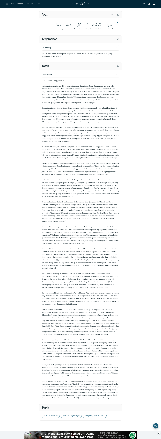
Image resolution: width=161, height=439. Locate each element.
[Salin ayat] (118, 14)
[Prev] (73, 4)
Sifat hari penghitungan (71, 416)
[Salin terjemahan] (118, 39)
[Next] (88, 4)
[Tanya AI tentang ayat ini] (155, 425)
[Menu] (7, 4)
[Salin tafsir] (118, 66)
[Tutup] (158, 433)
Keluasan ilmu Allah (51, 416)
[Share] (144, 4)
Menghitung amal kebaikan (94, 416)
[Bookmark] (149, 4)
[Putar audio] (117, 22)
